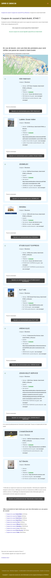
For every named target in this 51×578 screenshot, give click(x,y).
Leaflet (36, 74)
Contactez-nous (5, 570)
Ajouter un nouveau (44, 570)
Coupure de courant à (13, 524)
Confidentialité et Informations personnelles (29, 570)
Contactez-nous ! (5, 557)
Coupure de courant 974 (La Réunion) (20, 12)
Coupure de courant (6, 12)
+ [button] (4, 56)
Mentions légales (14, 570)
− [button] (4, 58)
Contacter (30, 92)
